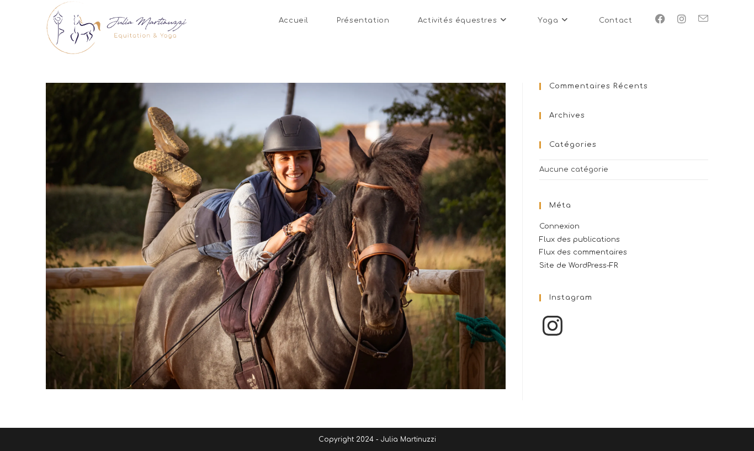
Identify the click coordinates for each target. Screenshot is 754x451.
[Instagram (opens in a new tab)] (682, 19)
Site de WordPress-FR (578, 265)
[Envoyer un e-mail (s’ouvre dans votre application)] (703, 18)
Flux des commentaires (583, 252)
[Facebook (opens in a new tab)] (660, 19)
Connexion (559, 226)
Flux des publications (579, 239)
